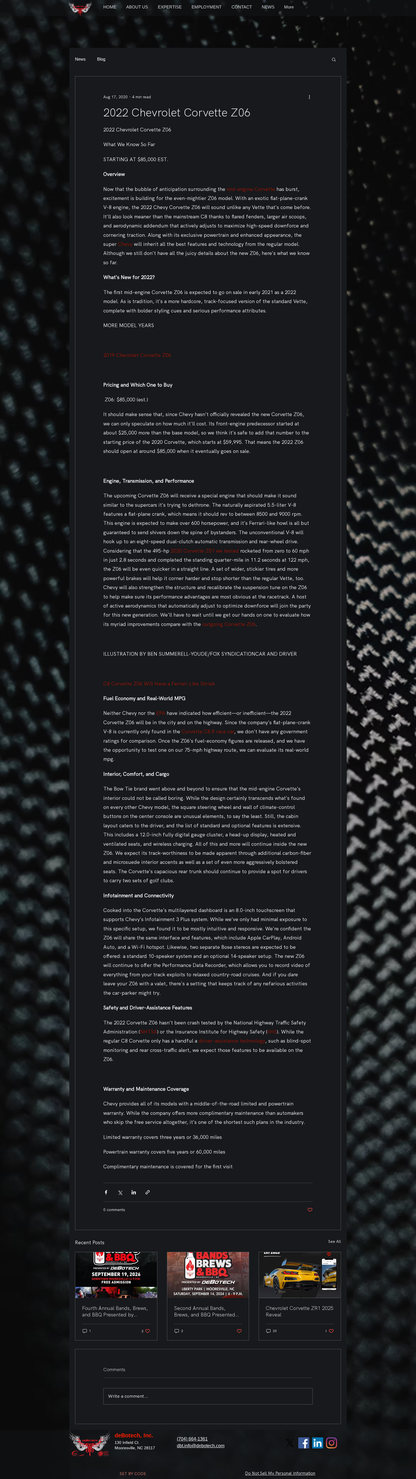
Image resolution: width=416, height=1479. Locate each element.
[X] (289, 1442)
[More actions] (309, 96)
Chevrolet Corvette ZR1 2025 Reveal (299, 1311)
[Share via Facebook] (106, 1192)
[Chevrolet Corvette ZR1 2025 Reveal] (300, 1275)
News (80, 59)
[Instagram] (331, 1442)
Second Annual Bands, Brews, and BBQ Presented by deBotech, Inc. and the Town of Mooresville (204, 1311)
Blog (101, 59)
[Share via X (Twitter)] (120, 1192)
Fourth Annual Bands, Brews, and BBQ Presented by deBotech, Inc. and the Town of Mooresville (115, 1311)
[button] (333, 59)
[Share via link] (147, 1192)
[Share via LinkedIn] (133, 1192)
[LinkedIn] (317, 1442)
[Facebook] (303, 1442)
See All (334, 1241)
